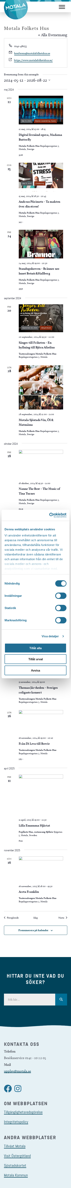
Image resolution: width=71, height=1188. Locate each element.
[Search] (61, 999)
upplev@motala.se (17, 1071)
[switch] (60, 595)
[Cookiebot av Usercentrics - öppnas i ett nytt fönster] (50, 515)
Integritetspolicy (16, 1121)
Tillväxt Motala (14, 1146)
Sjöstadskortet (15, 1165)
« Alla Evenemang (52, 34)
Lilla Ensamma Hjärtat (34, 825)
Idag (35, 917)
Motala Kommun (16, 1175)
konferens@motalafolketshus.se (32, 53)
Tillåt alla (35, 648)
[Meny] (62, 7)
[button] (8, 1088)
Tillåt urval (35, 659)
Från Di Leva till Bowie (34, 743)
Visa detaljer (50, 636)
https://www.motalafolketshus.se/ (33, 60)
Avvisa (35, 670)
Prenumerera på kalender (33, 930)
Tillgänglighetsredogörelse (23, 1112)
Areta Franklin (29, 892)
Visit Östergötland (17, 1155)
